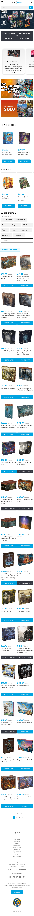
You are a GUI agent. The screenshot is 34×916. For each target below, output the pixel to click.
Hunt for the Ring (6, 611)
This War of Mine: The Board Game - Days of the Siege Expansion (25, 650)
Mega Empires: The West (24, 722)
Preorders (17, 841)
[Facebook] (10, 877)
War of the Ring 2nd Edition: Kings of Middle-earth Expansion (24, 315)
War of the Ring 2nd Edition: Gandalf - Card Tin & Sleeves (8, 538)
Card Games (17, 847)
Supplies (17, 853)
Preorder (8, 206)
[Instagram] (14, 877)
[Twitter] (17, 877)
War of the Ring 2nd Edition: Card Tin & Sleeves (7, 501)
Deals (17, 843)
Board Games (17, 845)
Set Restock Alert (25, 471)
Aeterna (19, 537)
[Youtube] (23, 877)
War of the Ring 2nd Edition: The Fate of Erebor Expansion (23, 278)
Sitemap (17, 834)
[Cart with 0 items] (31, 2)
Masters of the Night (23, 685)
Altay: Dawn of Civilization (8, 388)
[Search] (31, 7)
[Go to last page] (22, 817)
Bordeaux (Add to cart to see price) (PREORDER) (23, 198)
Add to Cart (8, 161)
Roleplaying (17, 851)
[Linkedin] (20, 877)
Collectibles (17, 855)
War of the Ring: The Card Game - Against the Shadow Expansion (25, 352)
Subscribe (17, 892)
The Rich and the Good (24, 611)
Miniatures (17, 849)
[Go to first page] (11, 817)
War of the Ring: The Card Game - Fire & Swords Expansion (8, 315)
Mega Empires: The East (24, 760)
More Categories (17, 856)
